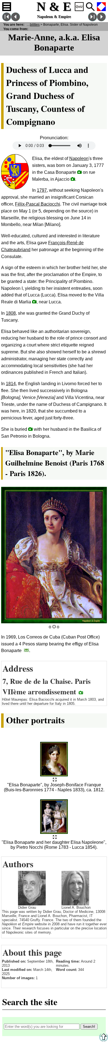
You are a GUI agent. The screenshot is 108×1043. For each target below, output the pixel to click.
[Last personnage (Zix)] (92, 19)
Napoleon (79, 158)
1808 (11, 313)
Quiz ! (79, 6)
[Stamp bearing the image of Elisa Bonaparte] (26, 650)
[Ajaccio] (73, 179)
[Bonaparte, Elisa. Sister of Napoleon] (54, 779)
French (101, 6)
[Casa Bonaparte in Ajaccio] (79, 172)
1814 (11, 383)
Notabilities (31, 24)
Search (90, 6)
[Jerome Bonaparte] (101, 19)
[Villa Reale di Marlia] (34, 301)
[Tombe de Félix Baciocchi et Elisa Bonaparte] (30, 429)
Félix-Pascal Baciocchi (37, 204)
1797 (42, 190)
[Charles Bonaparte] (15, 19)
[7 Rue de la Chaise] (81, 692)
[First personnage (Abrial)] (6, 19)
